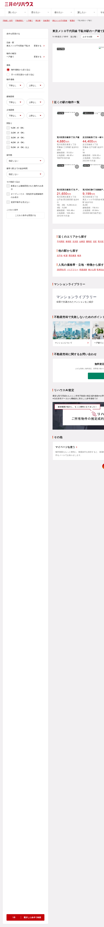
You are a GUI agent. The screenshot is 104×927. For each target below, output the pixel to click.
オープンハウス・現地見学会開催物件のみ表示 (27, 195)
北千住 (60, 255)
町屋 (65, 255)
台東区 (82, 241)
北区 (95, 241)
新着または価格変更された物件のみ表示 (27, 187)
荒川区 (100, 241)
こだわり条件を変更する (25, 215)
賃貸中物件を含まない (20, 202)
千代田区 (61, 241)
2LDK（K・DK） (18, 132)
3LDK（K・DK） (18, 137)
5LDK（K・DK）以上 (20, 147)
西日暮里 (72, 255)
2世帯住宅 (61, 269)
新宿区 (68, 241)
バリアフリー (72, 269)
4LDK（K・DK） (18, 142)
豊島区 (89, 241)
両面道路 (83, 269)
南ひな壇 (92, 269)
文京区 (75, 241)
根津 (79, 255)
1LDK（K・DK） (18, 128)
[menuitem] (16, 12)
